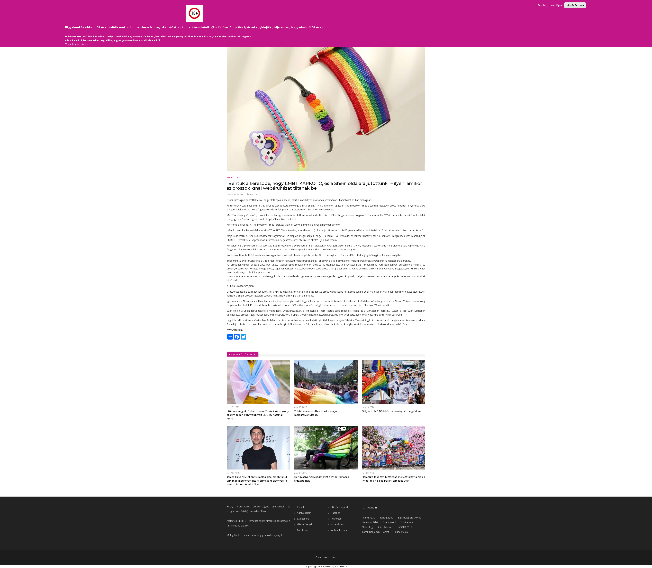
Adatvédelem (304, 512)
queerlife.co (401, 531)
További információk (76, 44)
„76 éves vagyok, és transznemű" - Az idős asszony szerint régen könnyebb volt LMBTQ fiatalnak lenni (258, 415)
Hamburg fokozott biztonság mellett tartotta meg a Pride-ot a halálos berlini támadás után (393, 478)
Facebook (302, 530)
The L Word (389, 522)
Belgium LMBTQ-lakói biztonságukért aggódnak (391, 411)
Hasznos (335, 512)
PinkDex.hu (324, 557)
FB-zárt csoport (339, 507)
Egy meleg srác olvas (409, 517)
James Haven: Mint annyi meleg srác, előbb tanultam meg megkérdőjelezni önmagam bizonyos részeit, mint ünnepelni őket (257, 480)
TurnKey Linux (340, 566)
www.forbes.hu (235, 329)
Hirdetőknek (337, 524)
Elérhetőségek (304, 524)
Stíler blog (367, 527)
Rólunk (300, 507)
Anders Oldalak (370, 522)
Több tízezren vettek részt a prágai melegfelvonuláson (315, 413)
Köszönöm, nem (575, 5)
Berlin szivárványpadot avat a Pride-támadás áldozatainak (321, 478)
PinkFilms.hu (233, 525)
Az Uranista (407, 522)
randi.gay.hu (260, 535)
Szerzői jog (303, 518)
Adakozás (336, 518)
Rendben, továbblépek (550, 5)
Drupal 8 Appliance (313, 566)
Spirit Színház (384, 527)
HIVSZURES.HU (405, 527)
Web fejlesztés (339, 530)
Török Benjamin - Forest (375, 531)
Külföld (232, 177)
